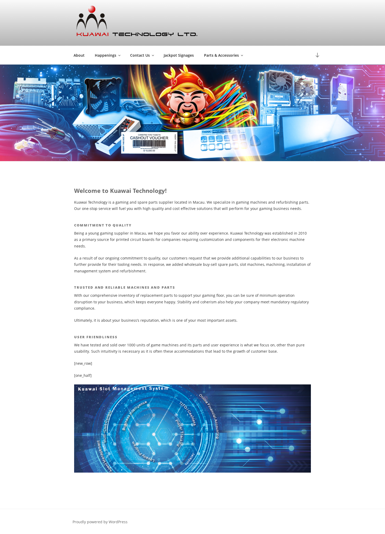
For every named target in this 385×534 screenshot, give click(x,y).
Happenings (105, 55)
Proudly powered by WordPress (100, 521)
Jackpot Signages (179, 55)
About (79, 55)
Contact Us (140, 55)
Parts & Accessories (221, 55)
